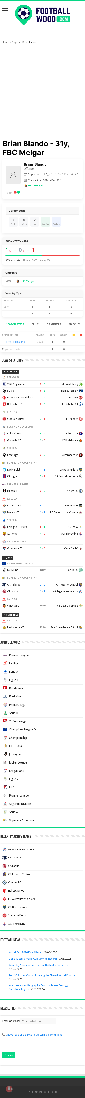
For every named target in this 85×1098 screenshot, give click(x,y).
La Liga (13, 663)
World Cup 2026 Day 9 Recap (26, 952)
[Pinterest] (40, 1092)
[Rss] (29, 1092)
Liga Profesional (16, 341)
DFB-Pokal (15, 746)
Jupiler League (18, 762)
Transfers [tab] (54, 324)
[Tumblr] (48, 1092)
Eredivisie (15, 696)
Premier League (19, 655)
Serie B (13, 713)
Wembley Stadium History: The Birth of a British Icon (39, 965)
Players (16, 42)
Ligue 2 (13, 779)
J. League (15, 754)
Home (5, 42)
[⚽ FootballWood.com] (42, 14)
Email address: (11, 1020)
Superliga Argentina (21, 820)
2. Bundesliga (17, 721)
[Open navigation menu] (5, 10)
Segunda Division (20, 803)
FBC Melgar (35, 185)
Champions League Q (22, 729)
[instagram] (52, 1092)
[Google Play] (56, 1092)
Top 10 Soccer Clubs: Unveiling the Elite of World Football (42, 975)
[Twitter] (36, 1092)
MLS (12, 787)
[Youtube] (44, 1092)
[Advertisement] (42, 92)
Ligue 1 (13, 680)
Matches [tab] (74, 324)
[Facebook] (32, 1092)
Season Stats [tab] (15, 324)
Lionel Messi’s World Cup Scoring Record (33, 958)
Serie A (13, 671)
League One (16, 770)
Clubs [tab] (36, 324)
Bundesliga (16, 688)
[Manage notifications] (9, 1089)
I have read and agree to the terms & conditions (34, 1034)
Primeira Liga (17, 704)
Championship (18, 737)
